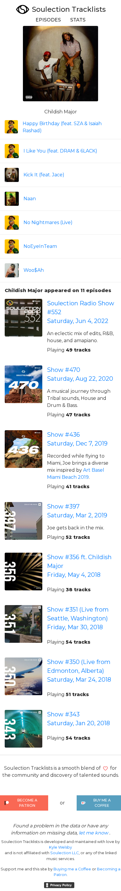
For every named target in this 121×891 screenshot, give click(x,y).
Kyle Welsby (60, 847)
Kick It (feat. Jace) (43, 175)
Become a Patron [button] (27, 803)
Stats (77, 20)
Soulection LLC (64, 853)
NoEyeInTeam (40, 246)
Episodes (48, 20)
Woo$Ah (33, 270)
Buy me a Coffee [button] (102, 803)
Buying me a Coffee (72, 869)
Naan (29, 198)
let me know (93, 833)
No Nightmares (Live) (48, 222)
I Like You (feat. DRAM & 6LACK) (60, 151)
